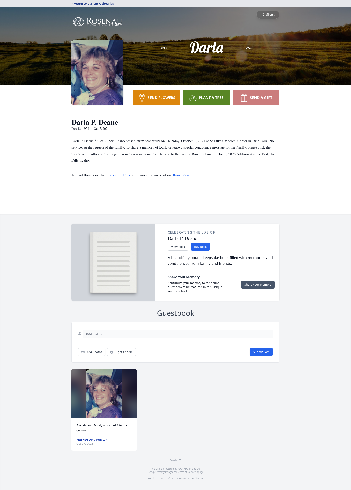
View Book (178, 247)
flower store (181, 174)
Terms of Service (186, 472)
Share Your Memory (257, 284)
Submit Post (261, 352)
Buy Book (200, 247)
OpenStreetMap (180, 478)
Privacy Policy (164, 472)
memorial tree (120, 174)
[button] (104, 393)
